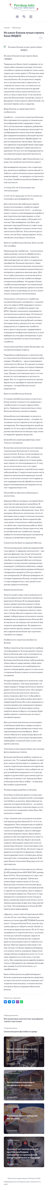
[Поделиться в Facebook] (5, 1001)
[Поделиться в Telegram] (9, 1001)
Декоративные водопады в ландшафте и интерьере (20, 1083)
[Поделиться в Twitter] (13, 1001)
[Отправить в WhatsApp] (21, 1001)
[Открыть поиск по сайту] (24, 16)
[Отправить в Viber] (17, 1001)
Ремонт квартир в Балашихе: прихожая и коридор (21, 1050)
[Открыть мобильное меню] (30, 16)
